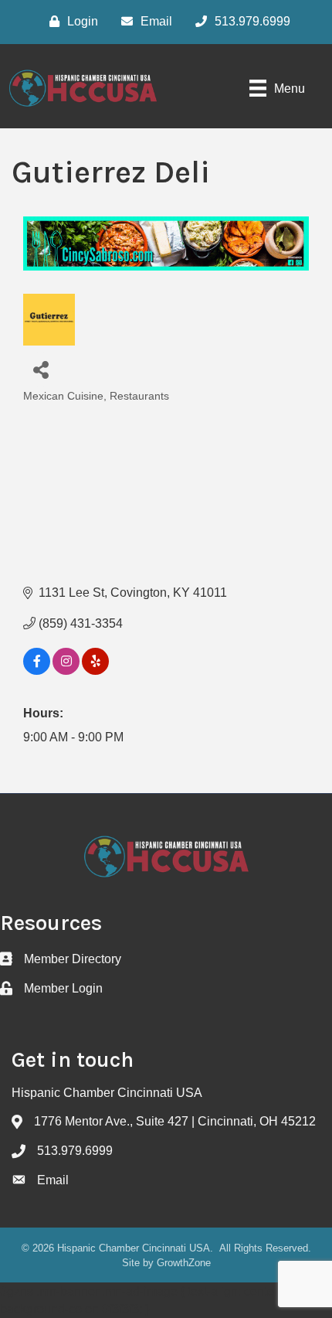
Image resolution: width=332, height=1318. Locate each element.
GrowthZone (184, 1263)
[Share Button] (40, 369)
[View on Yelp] (95, 670)
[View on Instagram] (66, 670)
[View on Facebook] (36, 670)
